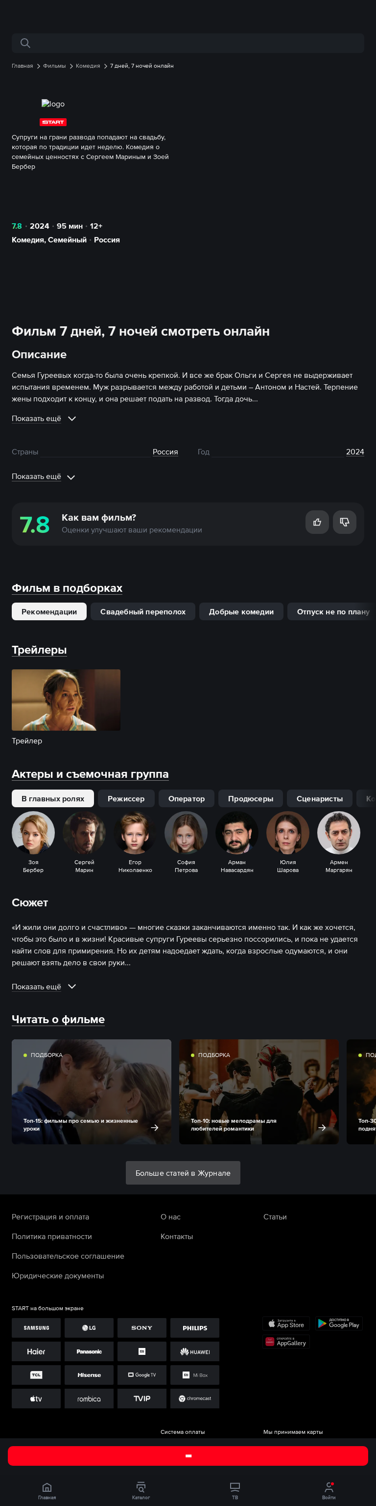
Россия (107, 239)
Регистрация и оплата (50, 1216)
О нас (171, 1216)
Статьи (275, 1216)
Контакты (177, 1236)
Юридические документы (58, 1275)
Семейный (67, 239)
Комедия (28, 239)
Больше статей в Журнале (183, 1172)
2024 (39, 225)
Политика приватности (52, 1236)
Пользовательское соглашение (68, 1255)
